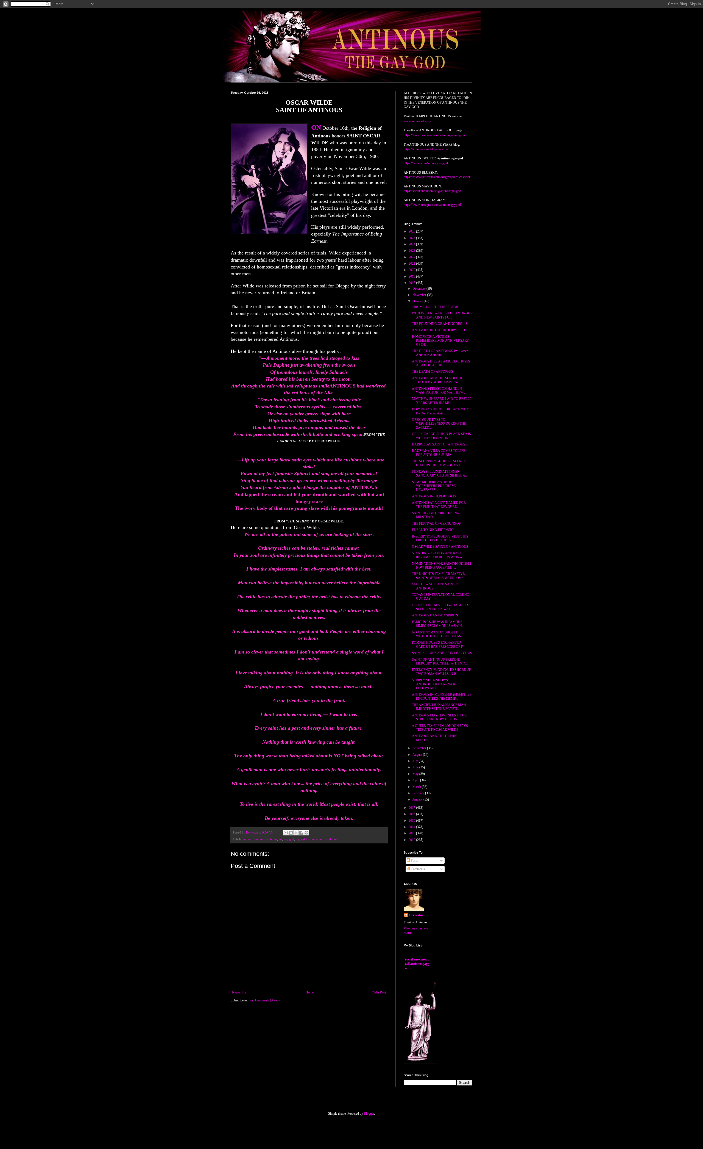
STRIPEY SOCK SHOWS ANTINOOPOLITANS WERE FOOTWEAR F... (434, 684)
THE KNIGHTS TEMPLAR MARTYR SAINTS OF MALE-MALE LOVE (438, 576)
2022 (412, 257)
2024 (412, 244)
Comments (417, 869)
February (418, 793)
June (415, 767)
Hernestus (416, 915)
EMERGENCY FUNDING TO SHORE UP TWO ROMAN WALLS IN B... (441, 671)
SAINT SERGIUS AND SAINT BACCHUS (442, 653)
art (280, 839)
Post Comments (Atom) (264, 1000)
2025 (412, 238)
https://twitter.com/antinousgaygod (426, 163)
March (417, 787)
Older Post (379, 992)
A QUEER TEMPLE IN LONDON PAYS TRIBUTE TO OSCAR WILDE (440, 728)
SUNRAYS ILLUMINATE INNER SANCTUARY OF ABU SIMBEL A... (440, 473)
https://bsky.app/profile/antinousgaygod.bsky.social (437, 177)
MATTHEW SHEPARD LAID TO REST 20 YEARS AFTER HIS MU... (441, 401)
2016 (412, 814)
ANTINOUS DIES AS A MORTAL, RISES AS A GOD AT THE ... (441, 363)
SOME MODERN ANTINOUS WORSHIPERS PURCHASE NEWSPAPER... (434, 486)
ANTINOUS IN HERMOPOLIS (434, 496)
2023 (412, 251)
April (416, 780)
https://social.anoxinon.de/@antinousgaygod (432, 191)
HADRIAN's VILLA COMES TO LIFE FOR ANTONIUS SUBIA (438, 452)
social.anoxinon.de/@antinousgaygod (417, 963)
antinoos (259, 839)
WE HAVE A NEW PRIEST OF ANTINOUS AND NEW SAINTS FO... (442, 315)
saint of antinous (326, 839)
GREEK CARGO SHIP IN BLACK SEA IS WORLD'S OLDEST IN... (441, 436)
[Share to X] (296, 832)
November (419, 295)
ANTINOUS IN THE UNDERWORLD (438, 330)
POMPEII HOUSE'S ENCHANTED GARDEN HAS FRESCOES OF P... (438, 644)
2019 (412, 276)
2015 (412, 821)
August (417, 755)
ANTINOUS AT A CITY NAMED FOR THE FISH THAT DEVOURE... (439, 504)
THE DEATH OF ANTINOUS (432, 371)
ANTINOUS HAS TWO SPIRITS (435, 615)
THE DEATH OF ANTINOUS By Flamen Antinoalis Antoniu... (440, 353)
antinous (271, 839)
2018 (412, 283)
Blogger (369, 1113)
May (415, 774)
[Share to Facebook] (301, 832)
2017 (412, 808)
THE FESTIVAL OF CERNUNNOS (436, 523)
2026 (412, 231)
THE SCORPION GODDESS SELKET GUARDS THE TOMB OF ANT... (438, 463)
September (419, 748)
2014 (412, 827)
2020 (412, 270)
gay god (289, 839)
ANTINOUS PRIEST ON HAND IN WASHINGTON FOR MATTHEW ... (439, 390)
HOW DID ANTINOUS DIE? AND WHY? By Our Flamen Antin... (441, 411)
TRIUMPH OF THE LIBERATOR (435, 307)
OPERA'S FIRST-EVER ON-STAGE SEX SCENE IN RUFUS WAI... (440, 607)
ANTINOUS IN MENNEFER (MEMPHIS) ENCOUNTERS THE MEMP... (441, 696)
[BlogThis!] (291, 832)
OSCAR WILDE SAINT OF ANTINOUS (440, 547)
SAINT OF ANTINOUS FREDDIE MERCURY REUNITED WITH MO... (440, 661)
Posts (414, 860)
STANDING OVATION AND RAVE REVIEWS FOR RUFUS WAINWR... (439, 555)
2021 (412, 263)
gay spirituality (305, 839)
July (415, 761)
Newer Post (239, 992)
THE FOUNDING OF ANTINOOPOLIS (439, 324)
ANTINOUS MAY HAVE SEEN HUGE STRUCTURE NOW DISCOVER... (439, 717)
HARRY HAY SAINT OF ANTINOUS (438, 444)
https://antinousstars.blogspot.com (426, 149)
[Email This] (285, 832)
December (419, 288)
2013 (412, 833)
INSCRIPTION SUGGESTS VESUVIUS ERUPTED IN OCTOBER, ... (440, 538)
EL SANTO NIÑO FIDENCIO (433, 530)
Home (310, 992)
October (418, 301)
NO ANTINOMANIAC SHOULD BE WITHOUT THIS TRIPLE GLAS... (438, 634)
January (417, 799)
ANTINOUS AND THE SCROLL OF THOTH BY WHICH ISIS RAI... (437, 380)
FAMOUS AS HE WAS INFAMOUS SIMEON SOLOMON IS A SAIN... (438, 624)
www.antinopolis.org (417, 121)
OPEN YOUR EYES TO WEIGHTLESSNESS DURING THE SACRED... (439, 424)
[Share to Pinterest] (306, 832)
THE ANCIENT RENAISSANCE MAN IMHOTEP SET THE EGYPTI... (439, 707)
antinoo (247, 839)
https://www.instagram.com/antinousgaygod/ (433, 205)
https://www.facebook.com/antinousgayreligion (434, 135)
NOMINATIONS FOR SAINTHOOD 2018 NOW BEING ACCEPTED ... (441, 565)
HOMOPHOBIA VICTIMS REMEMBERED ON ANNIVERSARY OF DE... (440, 341)
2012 (412, 840)
